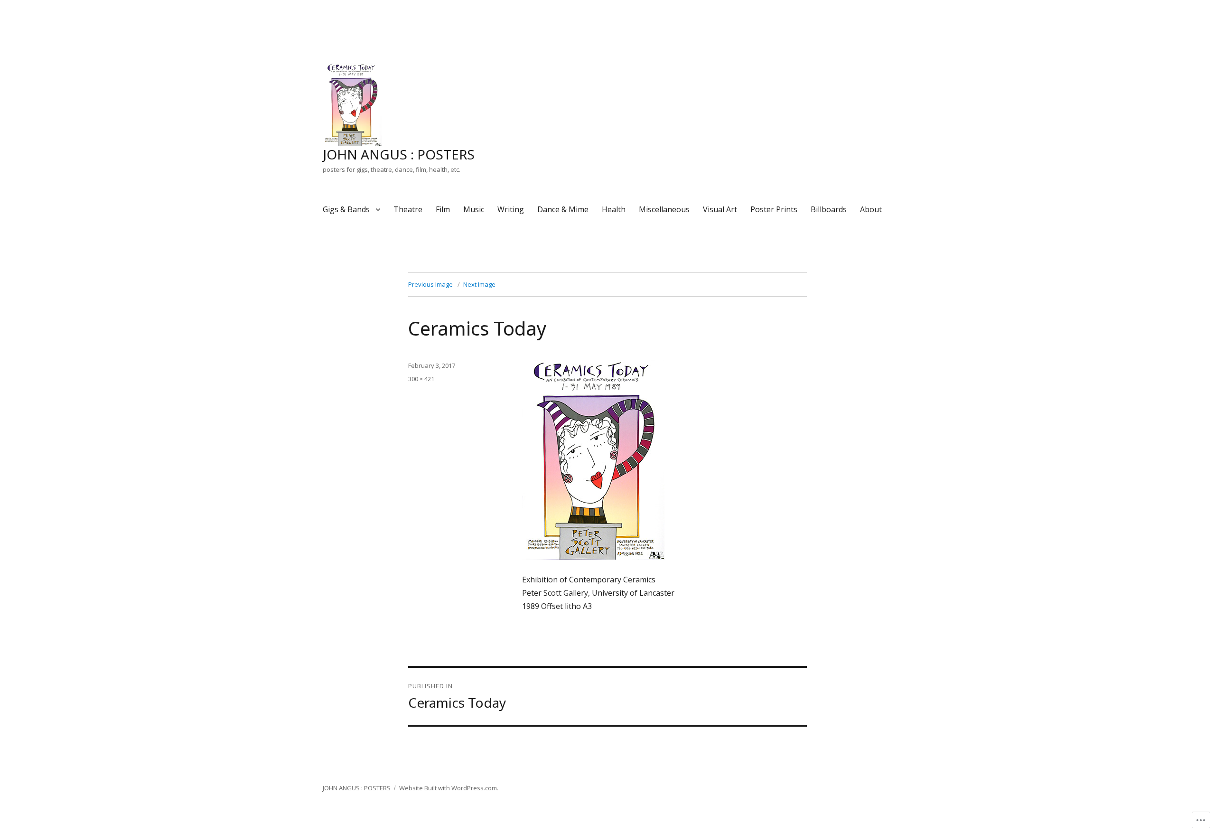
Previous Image (430, 284)
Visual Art (720, 209)
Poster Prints (773, 209)
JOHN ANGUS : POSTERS (399, 154)
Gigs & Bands (346, 209)
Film (443, 209)
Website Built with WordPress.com (448, 788)
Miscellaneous (664, 209)
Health (614, 209)
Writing (510, 209)
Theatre (407, 209)
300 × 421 (421, 378)
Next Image (479, 284)
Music (473, 209)
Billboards (829, 209)
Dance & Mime (563, 209)
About (871, 209)
